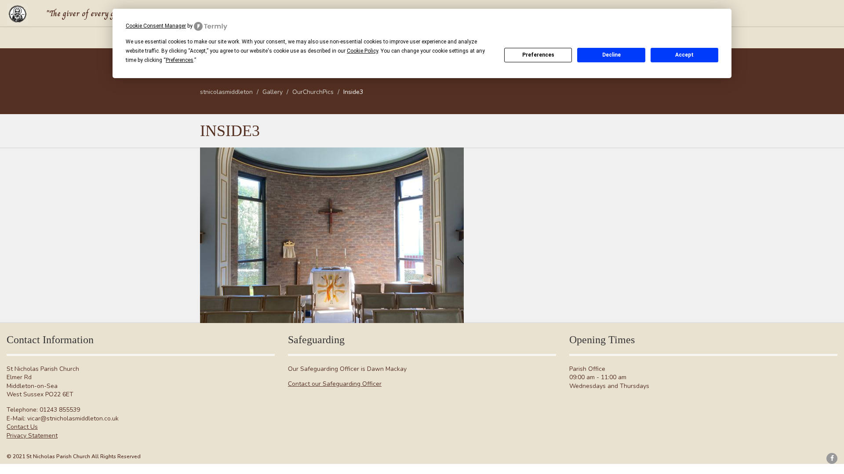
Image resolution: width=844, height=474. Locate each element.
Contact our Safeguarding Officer (335, 384)
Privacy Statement (32, 435)
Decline (611, 55)
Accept (684, 55)
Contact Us (22, 427)
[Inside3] (332, 235)
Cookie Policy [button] (362, 51)
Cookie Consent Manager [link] (156, 26)
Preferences (538, 55)
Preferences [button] (179, 60)
